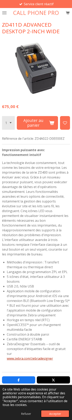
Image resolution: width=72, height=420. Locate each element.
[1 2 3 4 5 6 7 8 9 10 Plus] (8, 123)
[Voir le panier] (67, 12)
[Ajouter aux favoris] (65, 123)
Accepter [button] (55, 414)
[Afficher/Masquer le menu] (4, 12)
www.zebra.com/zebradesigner (30, 358)
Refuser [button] (26, 414)
